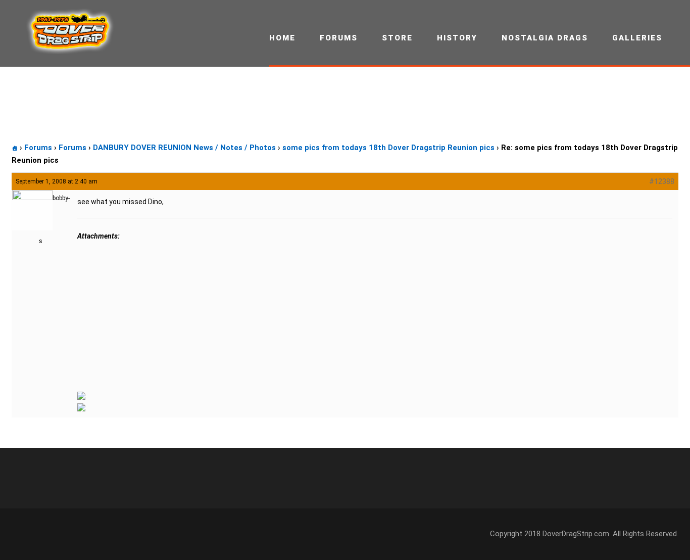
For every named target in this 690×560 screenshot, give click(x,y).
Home (282, 37)
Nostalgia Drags (545, 37)
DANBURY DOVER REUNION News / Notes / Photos (184, 147)
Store (397, 37)
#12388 (661, 181)
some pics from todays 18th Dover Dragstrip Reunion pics (388, 147)
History (457, 37)
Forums (339, 37)
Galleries (637, 37)
